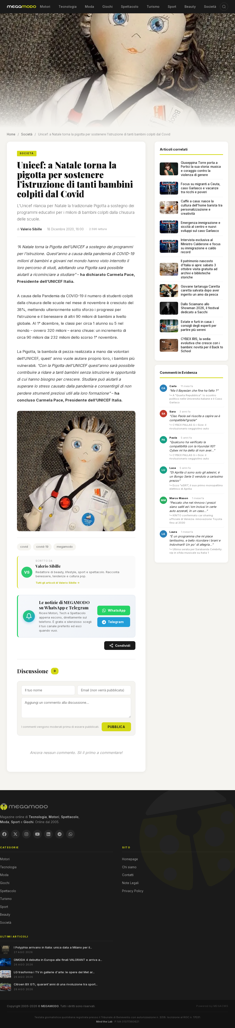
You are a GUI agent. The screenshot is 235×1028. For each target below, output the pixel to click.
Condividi (122, 645)
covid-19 (42, 546)
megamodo (65, 546)
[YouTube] (37, 834)
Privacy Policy (132, 891)
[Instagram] (26, 834)
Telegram (116, 622)
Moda (89, 6)
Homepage (130, 859)
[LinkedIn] (48, 834)
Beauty (190, 6)
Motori (45, 6)
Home (11, 134)
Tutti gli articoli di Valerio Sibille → (58, 582)
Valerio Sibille (31, 229)
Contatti (128, 875)
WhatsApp (117, 610)
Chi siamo (129, 867)
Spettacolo (129, 6)
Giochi (107, 6)
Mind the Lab (104, 1021)
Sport (172, 6)
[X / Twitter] (15, 834)
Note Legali (130, 883)
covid (24, 546)
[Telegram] (59, 834)
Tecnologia (68, 6)
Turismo (153, 6)
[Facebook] (4, 834)
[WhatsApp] (70, 834)
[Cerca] (224, 7)
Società (210, 6)
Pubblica (116, 727)
